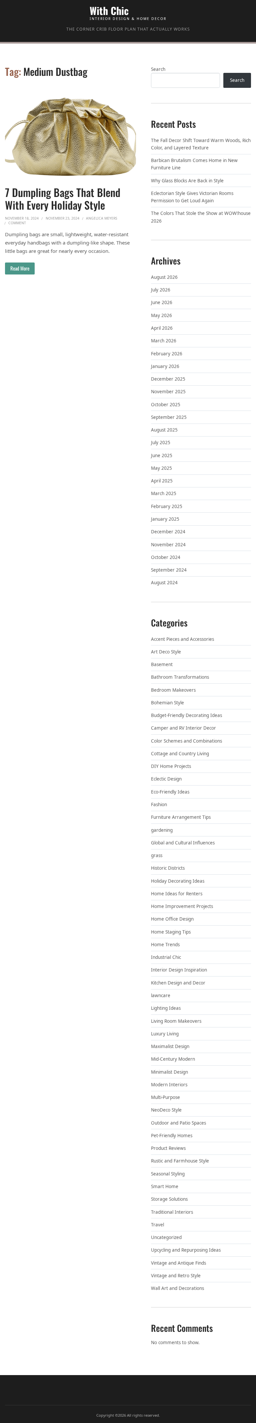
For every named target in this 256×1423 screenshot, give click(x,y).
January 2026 (165, 366)
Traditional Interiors (172, 1212)
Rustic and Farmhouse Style (180, 1161)
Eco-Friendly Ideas (170, 792)
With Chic (109, 10)
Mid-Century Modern (173, 1059)
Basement (162, 664)
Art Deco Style (166, 652)
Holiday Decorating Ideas (177, 881)
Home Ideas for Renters (176, 894)
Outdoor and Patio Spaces (178, 1123)
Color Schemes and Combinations (186, 741)
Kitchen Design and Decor (178, 983)
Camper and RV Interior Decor (183, 728)
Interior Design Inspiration (179, 970)
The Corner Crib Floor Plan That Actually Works (128, 29)
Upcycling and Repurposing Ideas (186, 1250)
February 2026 (166, 354)
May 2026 (161, 315)
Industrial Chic (166, 957)
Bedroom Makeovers (173, 690)
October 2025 (165, 405)
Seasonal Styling (168, 1174)
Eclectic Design (166, 779)
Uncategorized (166, 1237)
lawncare (160, 995)
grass (156, 855)
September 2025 (169, 417)
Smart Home (164, 1186)
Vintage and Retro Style (176, 1276)
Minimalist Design (169, 1072)
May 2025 (161, 468)
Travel (157, 1225)
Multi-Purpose (165, 1097)
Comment (17, 223)
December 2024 (168, 532)
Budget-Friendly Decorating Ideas (186, 715)
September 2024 (169, 570)
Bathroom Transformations (180, 677)
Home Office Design (172, 919)
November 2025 (168, 392)
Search (158, 69)
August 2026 (164, 277)
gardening (162, 830)
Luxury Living (165, 1034)
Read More (19, 268)
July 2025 (160, 442)
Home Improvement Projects (182, 906)
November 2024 (168, 545)
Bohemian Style (167, 703)
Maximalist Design (170, 1046)
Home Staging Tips (171, 932)
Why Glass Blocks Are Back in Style (187, 181)
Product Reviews (168, 1148)
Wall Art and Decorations (177, 1288)
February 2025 (166, 506)
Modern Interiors (169, 1085)
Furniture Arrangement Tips (181, 817)
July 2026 (160, 290)
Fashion (159, 804)
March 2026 (163, 341)
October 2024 (165, 557)
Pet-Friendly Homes (171, 1136)
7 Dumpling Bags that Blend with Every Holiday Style (62, 198)
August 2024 (164, 583)
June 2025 (161, 455)
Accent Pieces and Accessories (182, 639)
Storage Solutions (169, 1199)
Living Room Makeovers (176, 1021)
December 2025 (168, 379)
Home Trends (165, 945)
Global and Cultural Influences (183, 843)
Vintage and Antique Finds (178, 1263)
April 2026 (162, 328)
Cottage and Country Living (180, 754)
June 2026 (161, 302)
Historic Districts (168, 868)
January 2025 (165, 519)
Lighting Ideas (166, 1008)
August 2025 (164, 430)
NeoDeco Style (166, 1110)
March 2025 (163, 493)
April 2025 (162, 481)
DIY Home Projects (171, 766)
